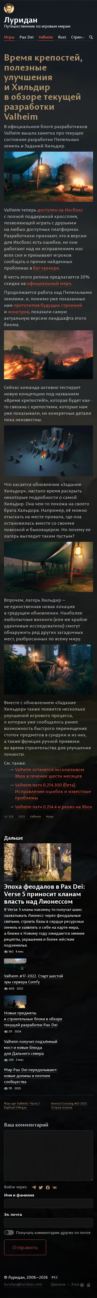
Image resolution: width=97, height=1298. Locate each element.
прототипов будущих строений (48, 305)
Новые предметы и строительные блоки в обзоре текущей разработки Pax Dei (33, 1019)
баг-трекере (46, 268)
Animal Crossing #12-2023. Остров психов (69, 1105)
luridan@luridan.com (23, 1284)
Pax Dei (26, 36)
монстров (18, 311)
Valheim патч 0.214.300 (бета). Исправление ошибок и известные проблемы (53, 791)
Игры (9, 36)
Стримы (78, 36)
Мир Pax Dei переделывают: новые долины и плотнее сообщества (30, 1075)
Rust (62, 36)
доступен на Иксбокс (60, 210)
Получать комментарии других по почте (53, 1232)
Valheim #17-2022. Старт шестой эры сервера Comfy (33, 979)
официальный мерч (49, 283)
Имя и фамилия (19, 1195)
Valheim (46, 36)
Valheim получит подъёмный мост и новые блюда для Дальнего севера (30, 1047)
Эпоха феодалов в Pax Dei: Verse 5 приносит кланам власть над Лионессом (44, 894)
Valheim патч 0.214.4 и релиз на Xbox (53, 807)
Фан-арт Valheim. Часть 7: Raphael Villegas (22, 1105)
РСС (55, 1277)
